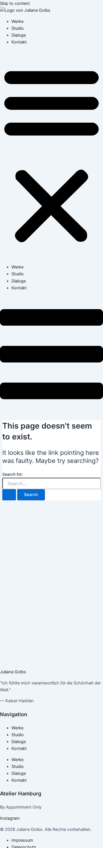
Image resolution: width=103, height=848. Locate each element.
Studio (17, 28)
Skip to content (15, 3)
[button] (51, 155)
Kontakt (19, 42)
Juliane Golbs (13, 671)
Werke (17, 21)
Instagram (10, 818)
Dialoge (18, 35)
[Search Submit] (9, 494)
